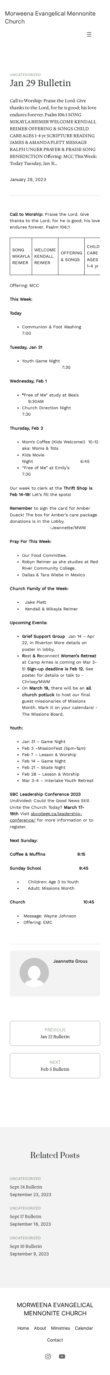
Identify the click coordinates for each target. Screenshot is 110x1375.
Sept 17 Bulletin (25, 1216)
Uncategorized (25, 75)
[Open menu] (89, 34)
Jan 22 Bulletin (55, 1037)
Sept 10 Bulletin (26, 1246)
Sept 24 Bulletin (26, 1187)
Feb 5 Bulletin (55, 1069)
